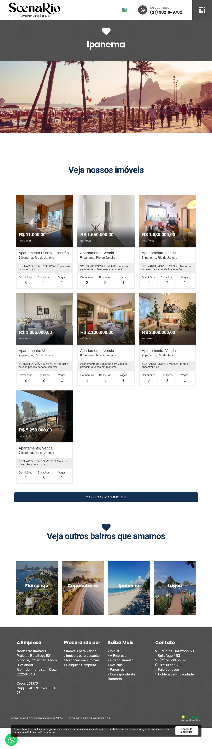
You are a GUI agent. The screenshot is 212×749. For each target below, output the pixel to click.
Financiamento (121, 660)
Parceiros (116, 670)
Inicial (114, 651)
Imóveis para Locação (82, 656)
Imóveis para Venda (80, 651)
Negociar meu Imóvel (82, 660)
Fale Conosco (168, 670)
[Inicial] (52, 10)
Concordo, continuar (187, 730)
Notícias (116, 665)
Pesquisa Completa (80, 665)
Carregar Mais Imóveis (106, 497)
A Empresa (117, 656)
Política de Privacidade (175, 674)
